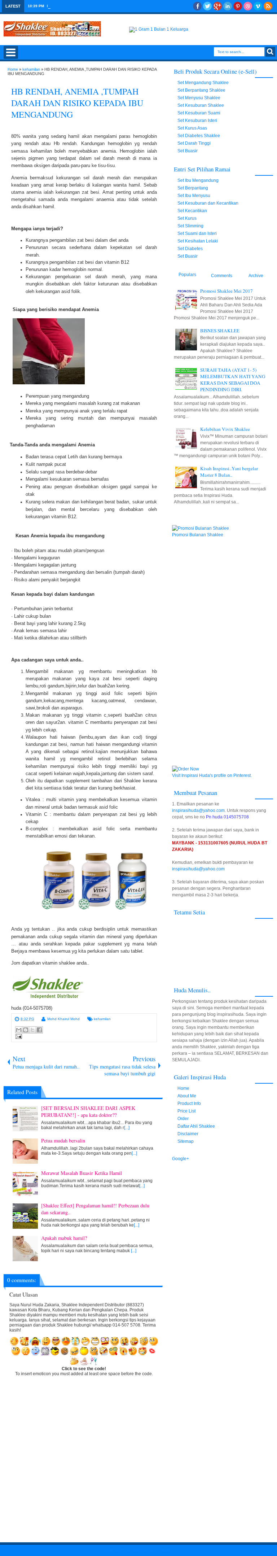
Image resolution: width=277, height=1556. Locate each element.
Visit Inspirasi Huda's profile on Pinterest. (212, 775)
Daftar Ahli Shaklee (196, 1126)
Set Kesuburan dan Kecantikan (207, 203)
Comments (221, 275)
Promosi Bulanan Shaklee (197, 534)
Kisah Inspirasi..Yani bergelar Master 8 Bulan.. (229, 471)
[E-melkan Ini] (18, 1029)
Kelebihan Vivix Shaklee (225, 429)
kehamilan (102, 1019)
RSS (268, 6)
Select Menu (11, 52)
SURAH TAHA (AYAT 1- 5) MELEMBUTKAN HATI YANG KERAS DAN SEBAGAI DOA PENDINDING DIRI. (232, 380)
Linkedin (227, 6)
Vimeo (258, 6)
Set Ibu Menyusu (193, 195)
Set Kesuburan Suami (198, 112)
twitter (207, 6)
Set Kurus (187, 218)
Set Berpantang (192, 188)
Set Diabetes (190, 248)
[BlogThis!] (25, 1029)
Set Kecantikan (192, 210)
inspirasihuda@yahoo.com (198, 810)
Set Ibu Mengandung (198, 180)
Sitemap (185, 1141)
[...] (126, 1127)
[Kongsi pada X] (32, 1029)
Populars (187, 274)
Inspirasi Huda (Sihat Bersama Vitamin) (138, 1550)
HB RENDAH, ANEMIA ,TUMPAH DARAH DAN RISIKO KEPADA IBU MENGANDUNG (77, 103)
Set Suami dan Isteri (197, 233)
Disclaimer (187, 1133)
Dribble (247, 6)
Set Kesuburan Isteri (197, 120)
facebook (197, 6)
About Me (186, 1095)
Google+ (217, 6)
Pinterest (237, 6)
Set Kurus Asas (192, 128)
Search (270, 52)
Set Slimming (190, 225)
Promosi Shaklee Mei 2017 (226, 291)
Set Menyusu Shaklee (198, 97)
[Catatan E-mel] (17, 1037)
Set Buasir (187, 150)
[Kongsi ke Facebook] (39, 1029)
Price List (186, 1111)
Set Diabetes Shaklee (198, 135)
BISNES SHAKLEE (219, 330)
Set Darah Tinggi (194, 143)
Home (183, 1088)
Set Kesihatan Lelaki (197, 241)
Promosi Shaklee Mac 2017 (71, 6)
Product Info (189, 1103)
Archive (256, 275)
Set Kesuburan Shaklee (200, 105)
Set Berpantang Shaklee (201, 90)
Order (183, 1118)
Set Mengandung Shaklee (203, 82)
